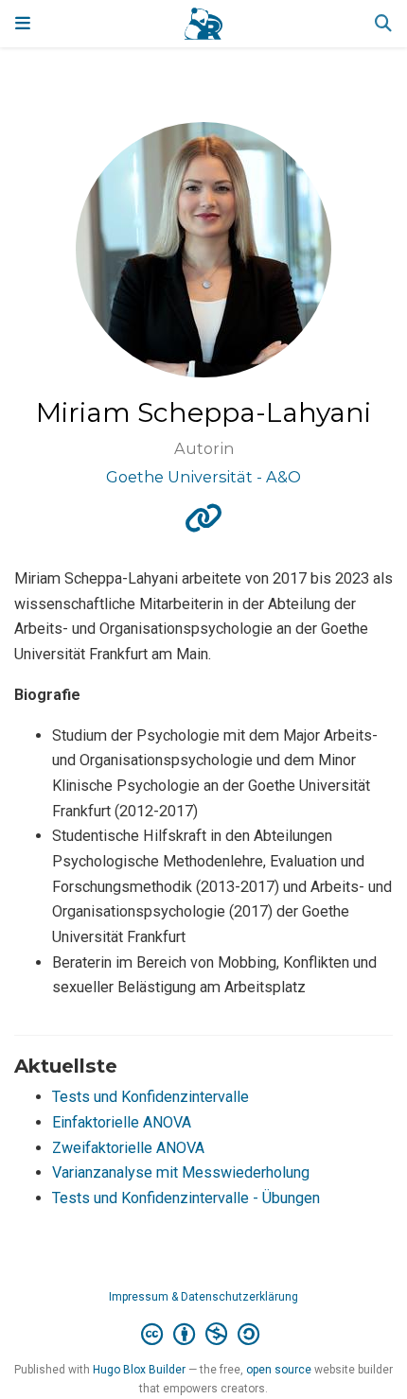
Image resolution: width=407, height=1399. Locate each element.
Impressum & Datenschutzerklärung (203, 1296)
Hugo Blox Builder (139, 1369)
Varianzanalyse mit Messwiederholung (181, 1172)
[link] (203, 524)
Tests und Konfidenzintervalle (150, 1097)
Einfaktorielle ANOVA (121, 1122)
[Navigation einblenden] (22, 23)
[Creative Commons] (204, 1334)
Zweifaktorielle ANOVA (128, 1148)
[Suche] (383, 24)
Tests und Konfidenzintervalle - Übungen (186, 1198)
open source (278, 1369)
